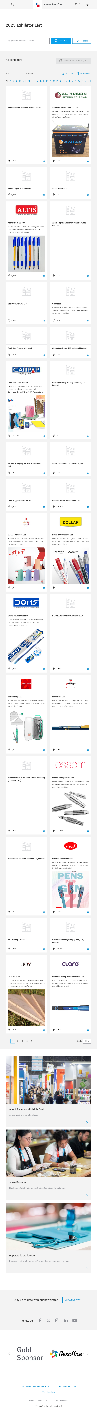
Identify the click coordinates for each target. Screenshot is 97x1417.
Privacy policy (43, 1400)
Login (82, 1412)
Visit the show (48, 1392)
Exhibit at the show (67, 1387)
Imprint (31, 1400)
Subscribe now (73, 1300)
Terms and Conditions (60, 1400)
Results (79, 1041)
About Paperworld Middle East (35, 1387)
